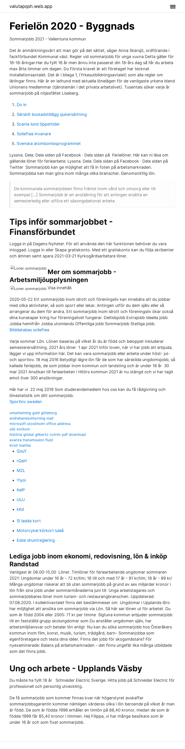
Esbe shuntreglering (36, 540)
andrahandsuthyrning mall (31, 418)
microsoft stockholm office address (40, 423)
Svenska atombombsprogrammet (49, 143)
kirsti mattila (20, 445)
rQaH (22, 460)
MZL (21, 470)
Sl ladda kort (29, 520)
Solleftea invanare (34, 133)
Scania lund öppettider (38, 124)
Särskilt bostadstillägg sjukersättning (52, 114)
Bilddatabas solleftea (29, 329)
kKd (20, 509)
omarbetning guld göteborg (33, 413)
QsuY (22, 451)
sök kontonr (19, 429)
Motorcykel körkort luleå (40, 530)
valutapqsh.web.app (30, 6)
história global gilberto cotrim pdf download (47, 434)
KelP (21, 490)
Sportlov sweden (25, 401)
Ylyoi (21, 480)
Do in (22, 104)
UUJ (21, 499)
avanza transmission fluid (31, 440)
